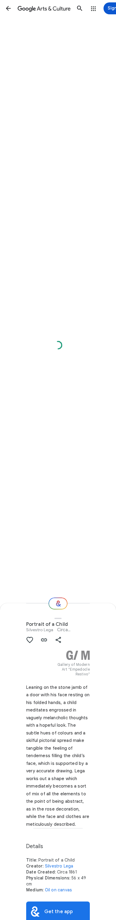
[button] (8, 8)
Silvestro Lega (40, 629)
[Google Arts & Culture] (44, 8)
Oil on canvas (58, 890)
